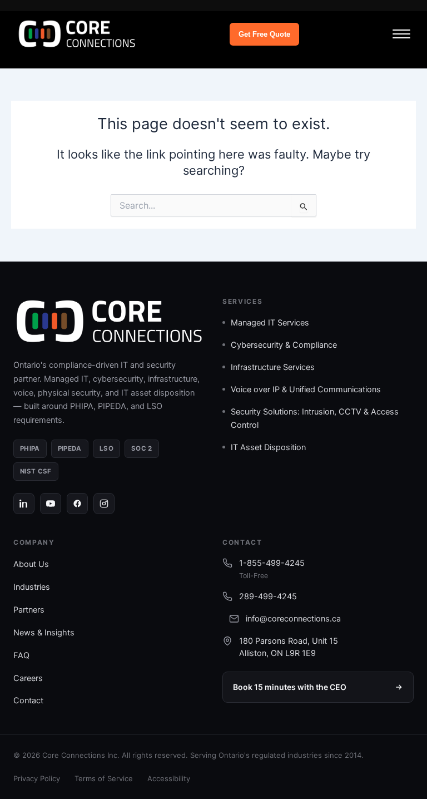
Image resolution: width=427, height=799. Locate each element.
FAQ (21, 655)
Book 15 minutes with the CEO (289, 687)
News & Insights (44, 633)
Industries (31, 587)
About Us (31, 564)
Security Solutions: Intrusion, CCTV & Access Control (315, 418)
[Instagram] (104, 503)
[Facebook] (77, 503)
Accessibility (168, 778)
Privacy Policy (36, 778)
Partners (28, 610)
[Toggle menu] (401, 34)
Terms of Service (104, 778)
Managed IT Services (270, 323)
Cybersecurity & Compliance (284, 345)
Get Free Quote (264, 34)
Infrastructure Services (273, 367)
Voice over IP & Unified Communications (306, 389)
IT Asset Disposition (268, 447)
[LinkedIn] (23, 503)
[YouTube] (50, 503)
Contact (28, 701)
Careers (28, 678)
